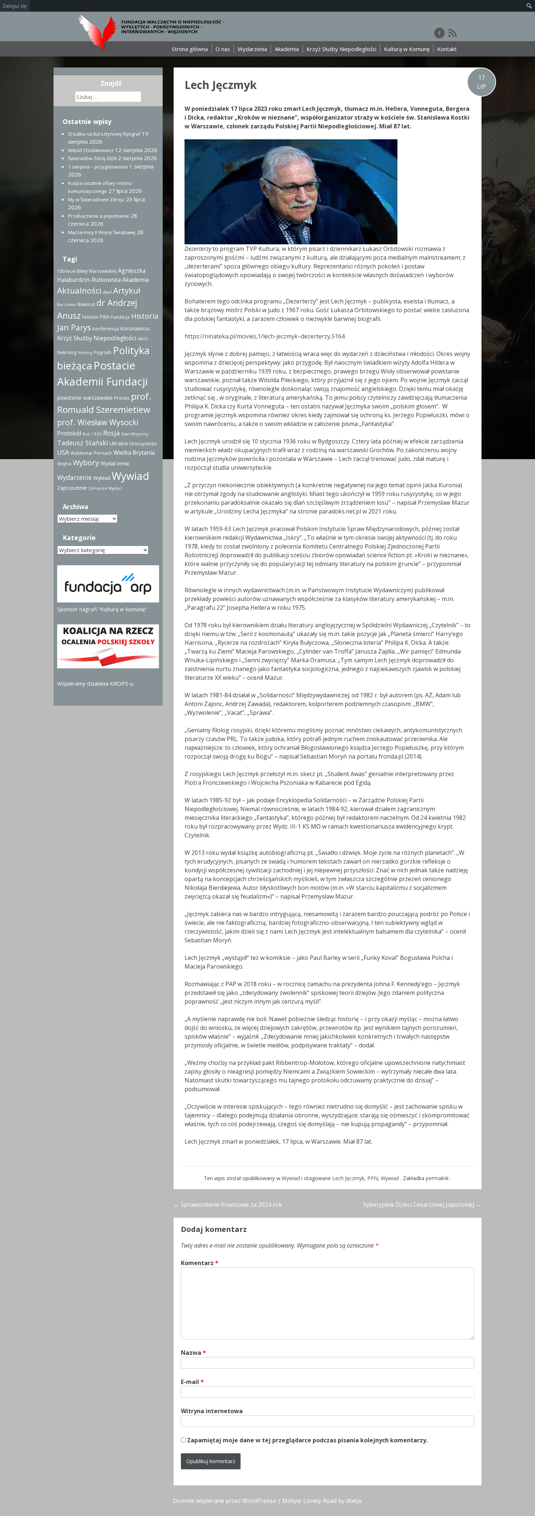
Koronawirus (135, 328)
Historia (144, 316)
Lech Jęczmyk (221, 84)
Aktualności (79, 290)
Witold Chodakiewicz (91, 150)
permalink (438, 1178)
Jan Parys (74, 327)
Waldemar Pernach (91, 453)
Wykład (101, 477)
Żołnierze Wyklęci (105, 488)
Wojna (64, 463)
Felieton (90, 317)
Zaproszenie (72, 487)
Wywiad (291, 1178)
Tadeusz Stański (82, 442)
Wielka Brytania (134, 453)
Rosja (111, 433)
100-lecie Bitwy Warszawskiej (86, 271)
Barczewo (66, 304)
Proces (122, 398)
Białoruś (86, 304)
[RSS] (452, 32)
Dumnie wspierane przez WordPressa (224, 1501)
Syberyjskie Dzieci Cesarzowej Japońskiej (422, 1205)
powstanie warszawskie (85, 397)
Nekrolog (66, 352)
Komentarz (199, 1263)
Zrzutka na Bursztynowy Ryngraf (104, 134)
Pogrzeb (102, 352)
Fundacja (120, 317)
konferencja (105, 328)
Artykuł (126, 290)
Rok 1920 (92, 434)
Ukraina (119, 443)
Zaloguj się (15, 6)
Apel (107, 292)
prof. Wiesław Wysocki (98, 422)
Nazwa (193, 1353)
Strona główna (190, 49)
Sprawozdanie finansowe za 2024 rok (228, 1205)
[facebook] (439, 32)
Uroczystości (143, 443)
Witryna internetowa (212, 1411)
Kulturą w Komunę (406, 49)
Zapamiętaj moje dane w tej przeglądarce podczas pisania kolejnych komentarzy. (307, 1440)
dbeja (353, 1501)
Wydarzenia (252, 49)
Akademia (287, 49)
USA (63, 452)
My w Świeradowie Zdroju (96, 199)
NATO (143, 338)
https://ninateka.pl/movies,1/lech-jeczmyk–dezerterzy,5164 (265, 336)
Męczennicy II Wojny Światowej (101, 232)
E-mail (192, 1382)
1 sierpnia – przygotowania (98, 166)
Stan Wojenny (134, 434)
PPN (372, 1178)
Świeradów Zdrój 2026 (92, 158)
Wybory (86, 463)
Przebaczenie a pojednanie (98, 216)
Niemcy (85, 352)
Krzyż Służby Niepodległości (341, 49)
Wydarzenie (74, 477)
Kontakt (447, 49)
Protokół (69, 433)
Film (105, 316)
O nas (222, 49)
